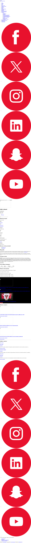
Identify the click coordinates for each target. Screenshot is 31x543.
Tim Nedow (1, 355)
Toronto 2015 (1, 225)
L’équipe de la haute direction (6, 16)
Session (4, 17)
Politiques (4, 14)
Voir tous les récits (2, 339)
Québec (1, 241)
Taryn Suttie (1, 344)
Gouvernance (4, 13)
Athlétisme (1, 222)
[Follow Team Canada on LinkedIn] (16, 477)
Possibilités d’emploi (4, 11)
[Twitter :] (3, 248)
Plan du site (3, 539)
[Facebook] (4, 247)
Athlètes (2, 3)
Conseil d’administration (6, 15)
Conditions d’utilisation (4, 540)
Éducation (3, 10)
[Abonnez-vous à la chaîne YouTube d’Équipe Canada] (16, 198)
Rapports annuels (5, 18)
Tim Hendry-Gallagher (3, 349)
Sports (2, 4)
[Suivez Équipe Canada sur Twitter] (16, 81)
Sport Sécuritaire (3, 19)
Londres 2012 (1, 226)
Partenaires (3, 7)
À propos (3, 12)
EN (1, 0)
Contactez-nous (3, 538)
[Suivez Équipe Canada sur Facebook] (16, 389)
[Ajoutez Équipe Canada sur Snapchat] (16, 169)
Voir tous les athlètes (2, 359)
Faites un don (3, 5)
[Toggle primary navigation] (0, 0)
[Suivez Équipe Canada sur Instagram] (16, 110)
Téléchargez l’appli (4, 6)
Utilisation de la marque (4, 20)
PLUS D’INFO (1, 262)
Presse (2, 8)
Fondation (3, 9)
